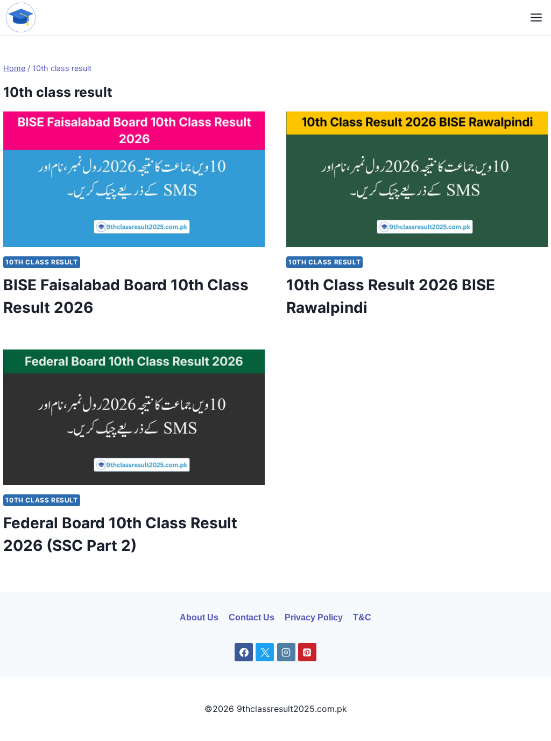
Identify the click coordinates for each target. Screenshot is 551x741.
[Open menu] (536, 17)
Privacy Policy (314, 617)
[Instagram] (286, 652)
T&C (362, 617)
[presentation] (134, 179)
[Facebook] (244, 652)
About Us (199, 617)
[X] (265, 652)
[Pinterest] (307, 652)
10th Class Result (41, 262)
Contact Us (251, 617)
